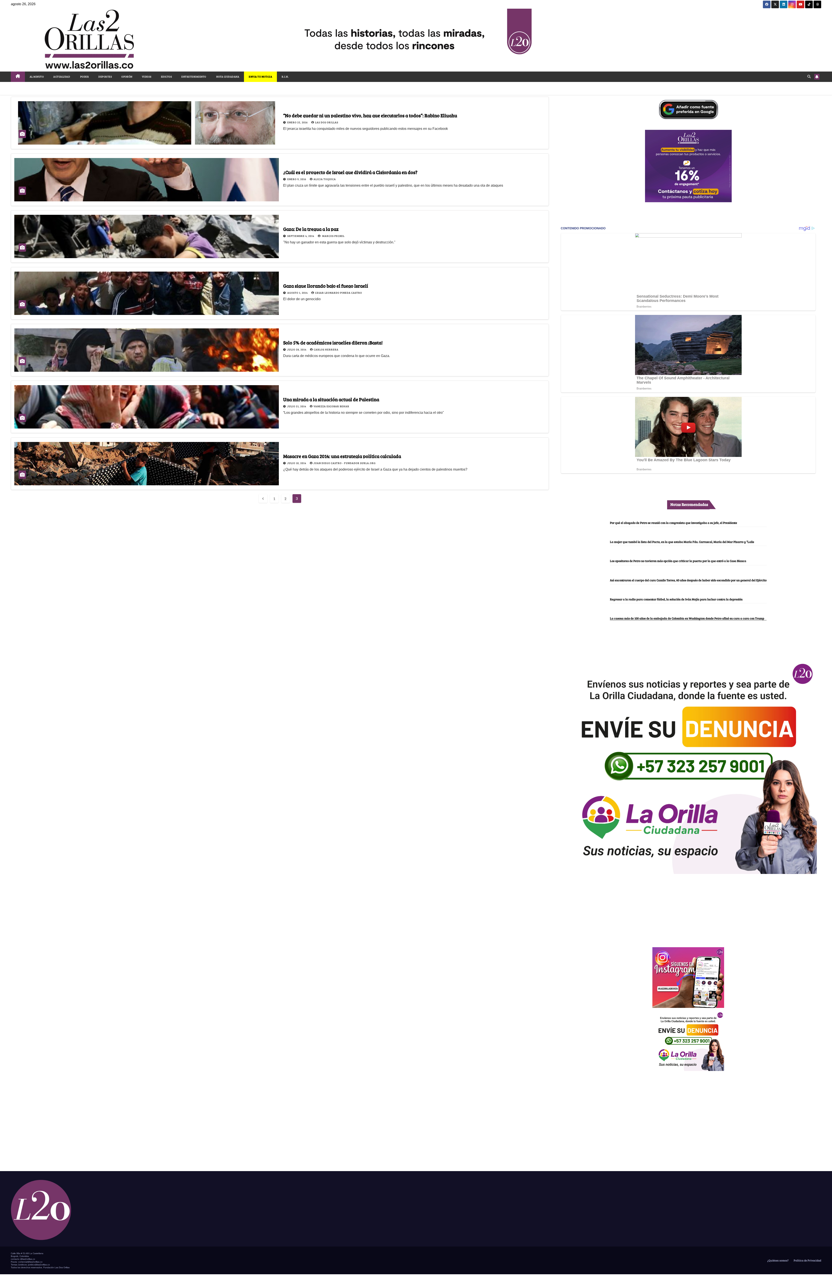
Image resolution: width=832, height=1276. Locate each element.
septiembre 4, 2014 (301, 236)
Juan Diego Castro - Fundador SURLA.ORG (345, 463)
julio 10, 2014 (297, 463)
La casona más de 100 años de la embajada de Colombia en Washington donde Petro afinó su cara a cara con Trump (687, 618)
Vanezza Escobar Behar (331, 406)
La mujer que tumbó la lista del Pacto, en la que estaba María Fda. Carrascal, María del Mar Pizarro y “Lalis (682, 541)
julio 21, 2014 (297, 406)
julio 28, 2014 (297, 349)
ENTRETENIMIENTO (193, 76)
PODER (84, 76)
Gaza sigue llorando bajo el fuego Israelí (325, 285)
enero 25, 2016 (297, 122)
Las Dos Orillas (326, 122)
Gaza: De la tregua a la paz (311, 229)
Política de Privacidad (807, 1260)
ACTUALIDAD (61, 76)
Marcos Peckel (333, 236)
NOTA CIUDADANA (227, 76)
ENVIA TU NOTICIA (260, 76)
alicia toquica (325, 179)
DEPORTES (105, 76)
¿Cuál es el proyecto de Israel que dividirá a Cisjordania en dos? (350, 172)
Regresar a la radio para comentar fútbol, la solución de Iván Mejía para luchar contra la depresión (676, 599)
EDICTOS (166, 76)
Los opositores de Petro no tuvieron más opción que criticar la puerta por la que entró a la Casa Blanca (678, 561)
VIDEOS (146, 76)
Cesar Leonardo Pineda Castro (338, 292)
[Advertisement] (688, 908)
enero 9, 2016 (297, 179)
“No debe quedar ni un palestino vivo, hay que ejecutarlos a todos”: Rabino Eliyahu (370, 115)
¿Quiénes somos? (778, 1260)
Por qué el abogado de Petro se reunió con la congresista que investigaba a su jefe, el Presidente (673, 522)
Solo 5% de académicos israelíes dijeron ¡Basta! (333, 342)
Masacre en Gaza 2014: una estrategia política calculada (342, 456)
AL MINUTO (37, 76)
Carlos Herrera (326, 349)
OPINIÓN (126, 76)
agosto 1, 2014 (297, 292)
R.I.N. (285, 76)
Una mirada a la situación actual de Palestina (331, 399)
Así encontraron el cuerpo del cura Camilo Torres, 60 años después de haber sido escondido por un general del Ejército (688, 580)
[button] (809, 76)
